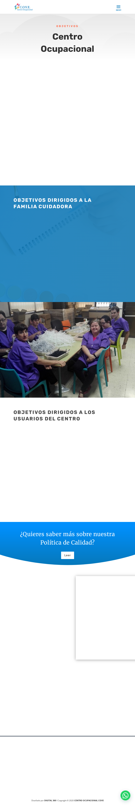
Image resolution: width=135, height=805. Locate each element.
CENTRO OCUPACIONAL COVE (89, 800)
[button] (125, 795)
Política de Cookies (27, 651)
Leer (67, 555)
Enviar (120, 726)
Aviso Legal (21, 647)
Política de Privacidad (28, 642)
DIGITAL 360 (50, 800)
